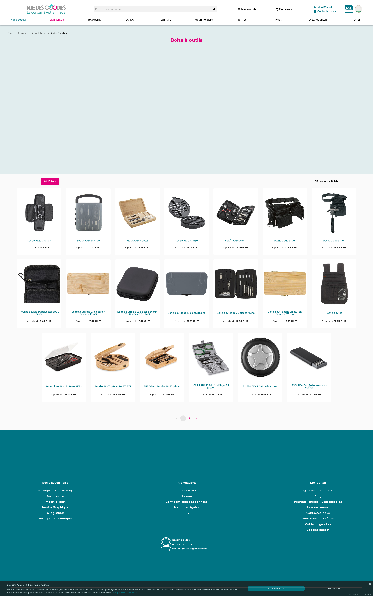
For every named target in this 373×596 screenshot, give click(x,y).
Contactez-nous (326, 11)
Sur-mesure (55, 496)
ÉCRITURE (166, 20)
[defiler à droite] (370, 20)
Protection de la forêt (318, 518)
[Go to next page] (196, 418)
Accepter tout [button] (276, 588)
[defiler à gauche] (3, 20)
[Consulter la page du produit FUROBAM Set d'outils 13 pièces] (162, 359)
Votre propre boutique (55, 518)
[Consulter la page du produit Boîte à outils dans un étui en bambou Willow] (285, 285)
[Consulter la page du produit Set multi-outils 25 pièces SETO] (64, 359)
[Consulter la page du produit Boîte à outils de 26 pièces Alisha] (236, 285)
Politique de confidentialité (124, 593)
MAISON (278, 20)
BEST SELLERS (57, 20)
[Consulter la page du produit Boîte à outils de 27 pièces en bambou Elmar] (88, 285)
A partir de (39, 248)
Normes (186, 496)
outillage (40, 33)
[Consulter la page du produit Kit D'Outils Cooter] (137, 214)
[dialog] (186, 588)
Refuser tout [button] (335, 588)
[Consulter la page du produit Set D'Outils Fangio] (187, 214)
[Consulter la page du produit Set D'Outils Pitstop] (88, 214)
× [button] (370, 584)
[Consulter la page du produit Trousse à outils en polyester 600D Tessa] (39, 285)
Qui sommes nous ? (317, 490)
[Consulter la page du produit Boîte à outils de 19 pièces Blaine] (187, 285)
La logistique (55, 513)
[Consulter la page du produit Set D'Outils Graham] (39, 214)
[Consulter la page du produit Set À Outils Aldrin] (236, 214)
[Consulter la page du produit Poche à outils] (334, 285)
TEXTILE (356, 20)
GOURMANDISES (204, 20)
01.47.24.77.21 (324, 7)
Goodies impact (318, 530)
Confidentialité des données (186, 502)
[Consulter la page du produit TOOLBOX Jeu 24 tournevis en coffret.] (309, 359)
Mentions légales (186, 507)
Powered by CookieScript (359, 594)
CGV (186, 513)
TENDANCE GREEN (317, 20)
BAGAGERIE (94, 20)
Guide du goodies (318, 524)
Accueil (11, 33)
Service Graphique (55, 507)
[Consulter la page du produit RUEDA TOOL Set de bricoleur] (260, 359)
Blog (318, 496)
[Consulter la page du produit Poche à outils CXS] (285, 214)
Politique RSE (187, 490)
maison (25, 33)
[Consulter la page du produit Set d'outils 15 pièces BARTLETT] (113, 359)
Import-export (55, 502)
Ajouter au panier (41, 194)
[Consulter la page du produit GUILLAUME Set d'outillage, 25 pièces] (211, 359)
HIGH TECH (242, 20)
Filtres (52, 181)
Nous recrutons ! (318, 507)
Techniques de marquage (55, 490)
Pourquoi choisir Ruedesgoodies (318, 502)
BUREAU (130, 20)
